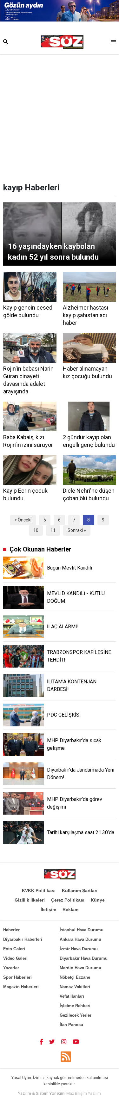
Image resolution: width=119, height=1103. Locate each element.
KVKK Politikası (39, 890)
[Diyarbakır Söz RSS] (66, 1056)
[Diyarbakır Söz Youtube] (76, 1041)
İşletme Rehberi (75, 1005)
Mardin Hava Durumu (80, 967)
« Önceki (23, 519)
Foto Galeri (14, 948)
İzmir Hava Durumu (79, 948)
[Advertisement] (59, 117)
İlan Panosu (71, 1024)
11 (53, 530)
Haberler (11, 929)
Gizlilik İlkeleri (30, 900)
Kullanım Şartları (79, 890)
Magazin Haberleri (21, 986)
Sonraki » (77, 530)
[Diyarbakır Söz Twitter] (52, 1041)
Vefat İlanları (72, 996)
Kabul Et (59, 1096)
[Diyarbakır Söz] (62, 42)
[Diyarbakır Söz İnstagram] (63, 1041)
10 (35, 530)
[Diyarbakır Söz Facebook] (41, 1041)
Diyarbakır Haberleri (22, 939)
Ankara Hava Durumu (80, 939)
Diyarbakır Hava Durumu (84, 958)
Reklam (70, 909)
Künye (98, 900)
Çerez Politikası (67, 900)
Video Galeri (15, 958)
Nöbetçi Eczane (75, 977)
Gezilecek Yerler (75, 1015)
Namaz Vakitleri (75, 986)
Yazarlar (11, 967)
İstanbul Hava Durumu (81, 929)
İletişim (48, 909)
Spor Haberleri (17, 977)
